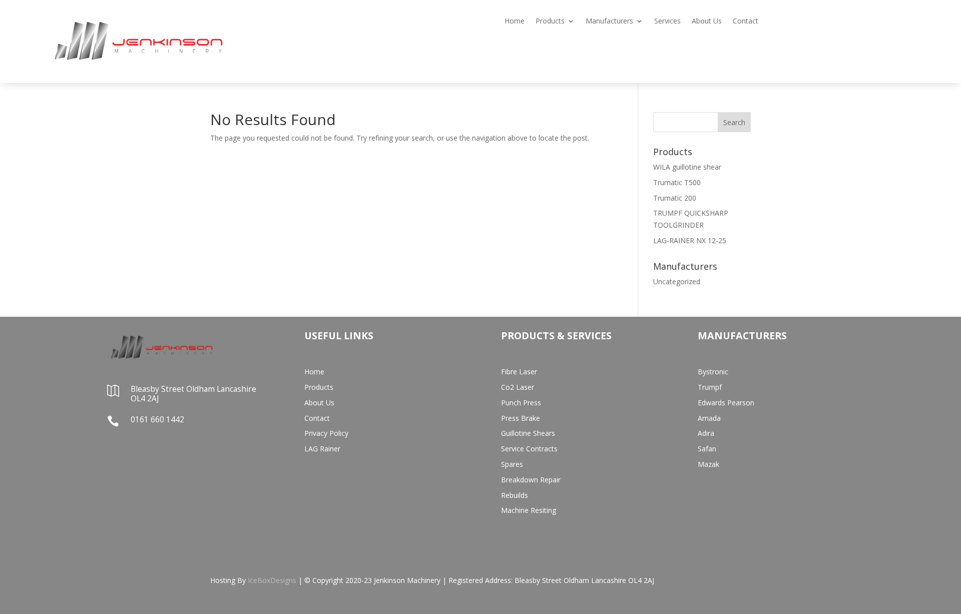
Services (667, 22)
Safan (707, 448)
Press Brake (520, 418)
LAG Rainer (322, 448)
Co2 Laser (517, 387)
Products (550, 22)
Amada (709, 418)
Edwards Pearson (726, 402)
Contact (745, 22)
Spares (512, 464)
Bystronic (713, 371)
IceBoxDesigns (272, 580)
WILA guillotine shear (687, 167)
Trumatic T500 (677, 182)
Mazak (708, 464)
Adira (706, 433)
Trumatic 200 (674, 198)
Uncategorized (676, 281)
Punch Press (521, 402)
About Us (707, 22)
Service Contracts (529, 448)
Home (515, 22)
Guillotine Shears (528, 433)
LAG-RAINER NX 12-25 (689, 240)
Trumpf (710, 387)
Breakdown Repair (531, 479)
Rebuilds (514, 495)
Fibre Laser (519, 371)
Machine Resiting (528, 510)
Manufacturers (609, 22)
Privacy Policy (326, 433)
